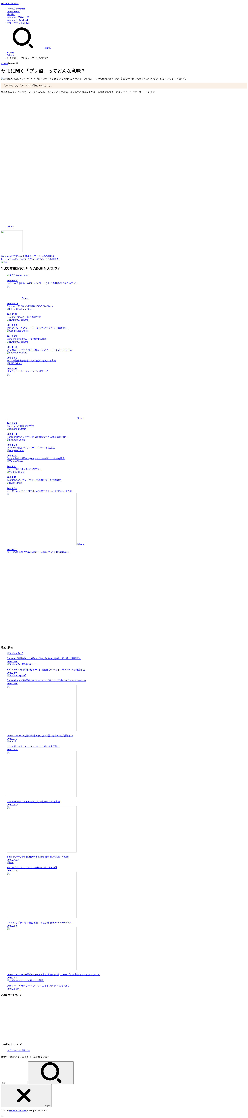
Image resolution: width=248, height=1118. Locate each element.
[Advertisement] (124, 116)
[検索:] (14, 1082)
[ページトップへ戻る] (2, 1116)
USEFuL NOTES (10, 3)
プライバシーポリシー (18, 1050)
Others (10, 55)
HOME (10, 52)
